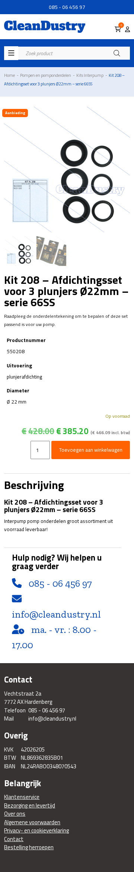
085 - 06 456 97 (67, 7)
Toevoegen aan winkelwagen (90, 450)
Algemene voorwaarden (32, 822)
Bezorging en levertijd (29, 806)
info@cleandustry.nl (56, 614)
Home (9, 75)
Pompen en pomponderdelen (45, 75)
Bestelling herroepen (29, 847)
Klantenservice (21, 797)
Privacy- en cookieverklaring (36, 830)
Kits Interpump (89, 75)
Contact (13, 839)
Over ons (14, 814)
